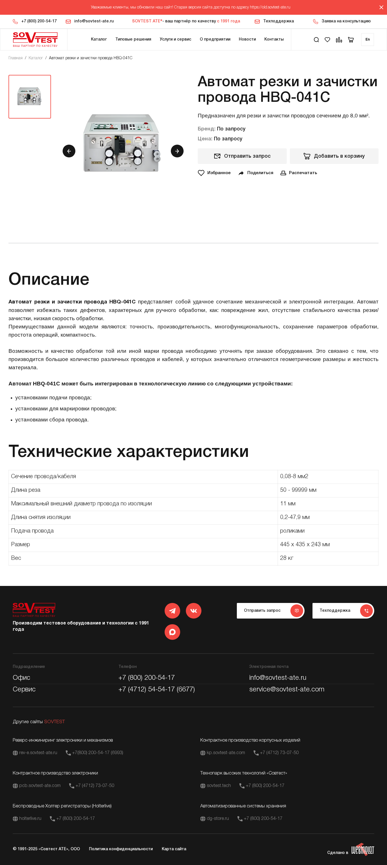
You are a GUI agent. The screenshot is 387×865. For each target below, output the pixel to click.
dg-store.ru (218, 819)
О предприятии (215, 39)
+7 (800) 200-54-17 (39, 21)
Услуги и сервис (175, 39)
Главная (15, 58)
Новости (247, 39)
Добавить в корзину (339, 156)
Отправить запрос (247, 156)
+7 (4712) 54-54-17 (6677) (156, 690)
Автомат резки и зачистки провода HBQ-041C (90, 58)
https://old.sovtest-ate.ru (270, 7)
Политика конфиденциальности (121, 849)
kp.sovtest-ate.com (226, 753)
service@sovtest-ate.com (286, 690)
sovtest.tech (219, 786)
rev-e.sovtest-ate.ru (38, 753)
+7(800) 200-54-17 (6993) (97, 753)
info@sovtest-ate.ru (94, 21)
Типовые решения (133, 39)
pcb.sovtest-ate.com (40, 786)
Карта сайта (174, 849)
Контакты (274, 39)
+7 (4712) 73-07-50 (279, 753)
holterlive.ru (30, 819)
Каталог (99, 39)
